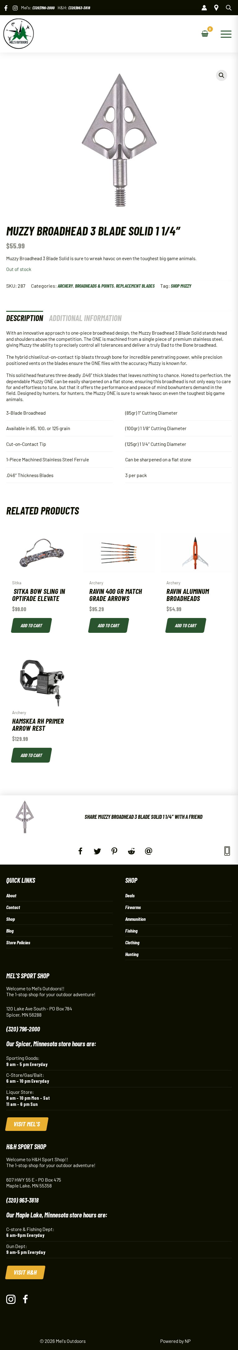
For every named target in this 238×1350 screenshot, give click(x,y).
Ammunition (135, 919)
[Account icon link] (204, 8)
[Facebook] (6, 8)
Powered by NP (175, 1341)
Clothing (132, 942)
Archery (65, 286)
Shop (10, 919)
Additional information (85, 318)
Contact (13, 907)
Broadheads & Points (94, 286)
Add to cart (31, 625)
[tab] (24, 318)
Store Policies (18, 942)
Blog (10, 930)
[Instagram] (15, 8)
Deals (129, 895)
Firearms (133, 907)
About (11, 895)
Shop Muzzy (181, 286)
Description (24, 318)
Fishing (131, 930)
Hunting (132, 954)
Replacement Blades (135, 286)
